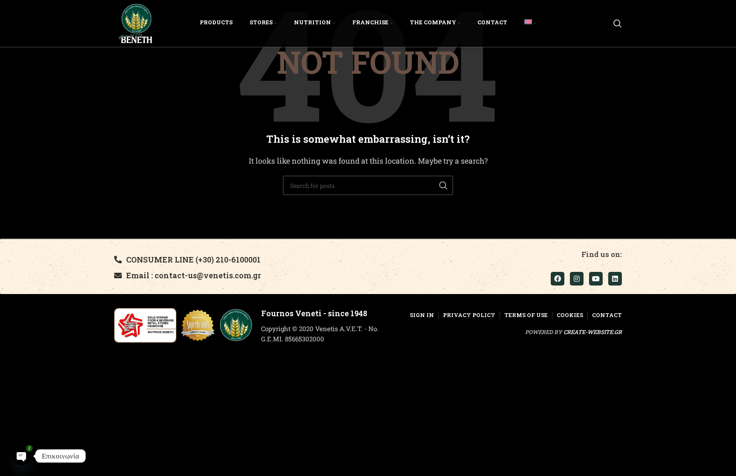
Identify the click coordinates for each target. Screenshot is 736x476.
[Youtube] (596, 279)
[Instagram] (577, 279)
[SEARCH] (443, 185)
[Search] (617, 23)
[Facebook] (557, 279)
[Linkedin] (615, 279)
